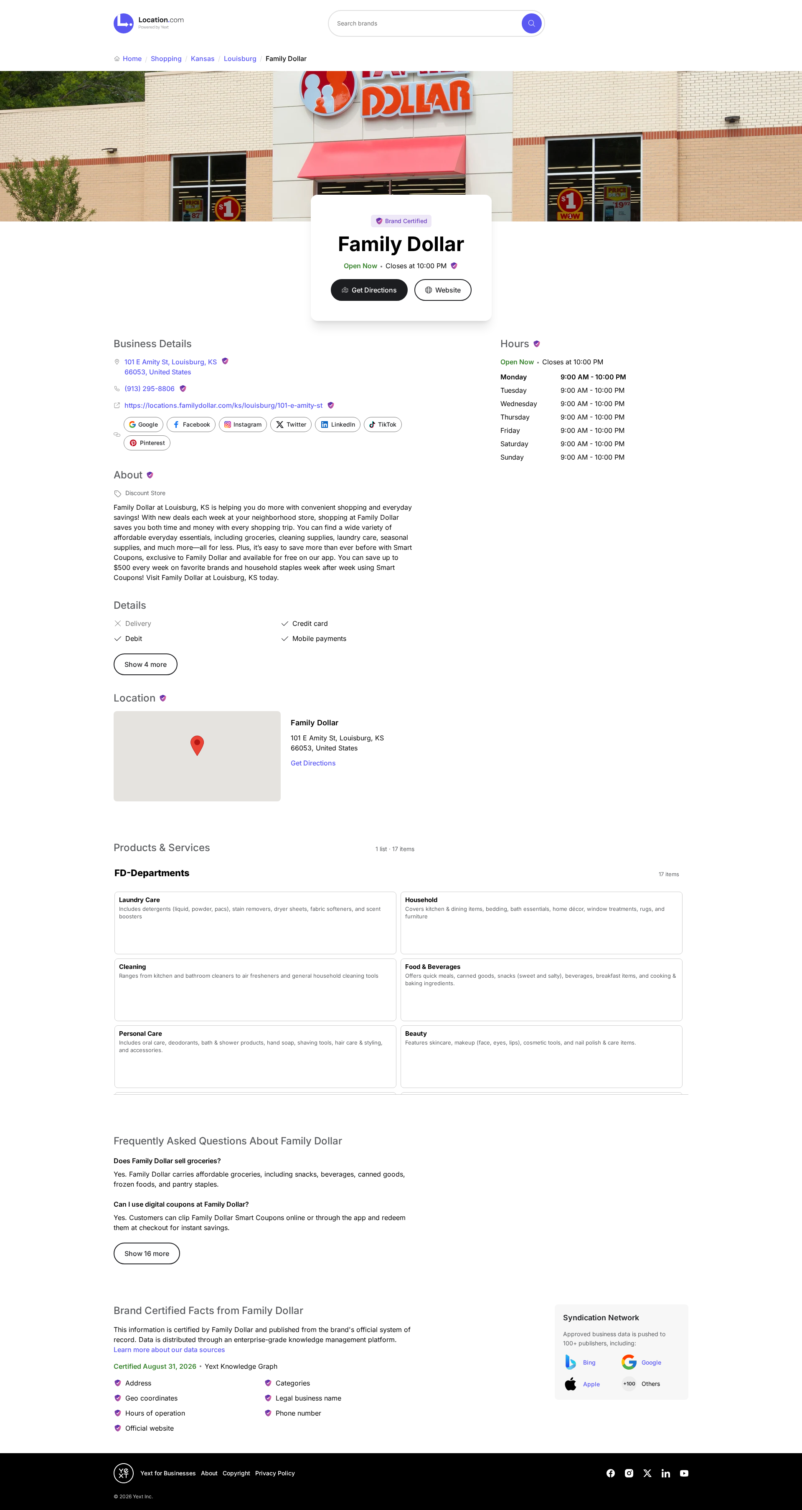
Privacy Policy (275, 1473)
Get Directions (313, 763)
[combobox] (436, 23)
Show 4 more (145, 664)
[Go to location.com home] (149, 23)
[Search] (532, 23)
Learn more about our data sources (169, 1349)
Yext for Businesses (168, 1473)
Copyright (236, 1473)
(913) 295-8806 (149, 388)
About (209, 1473)
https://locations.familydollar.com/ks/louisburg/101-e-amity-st (223, 405)
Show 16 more (146, 1253)
